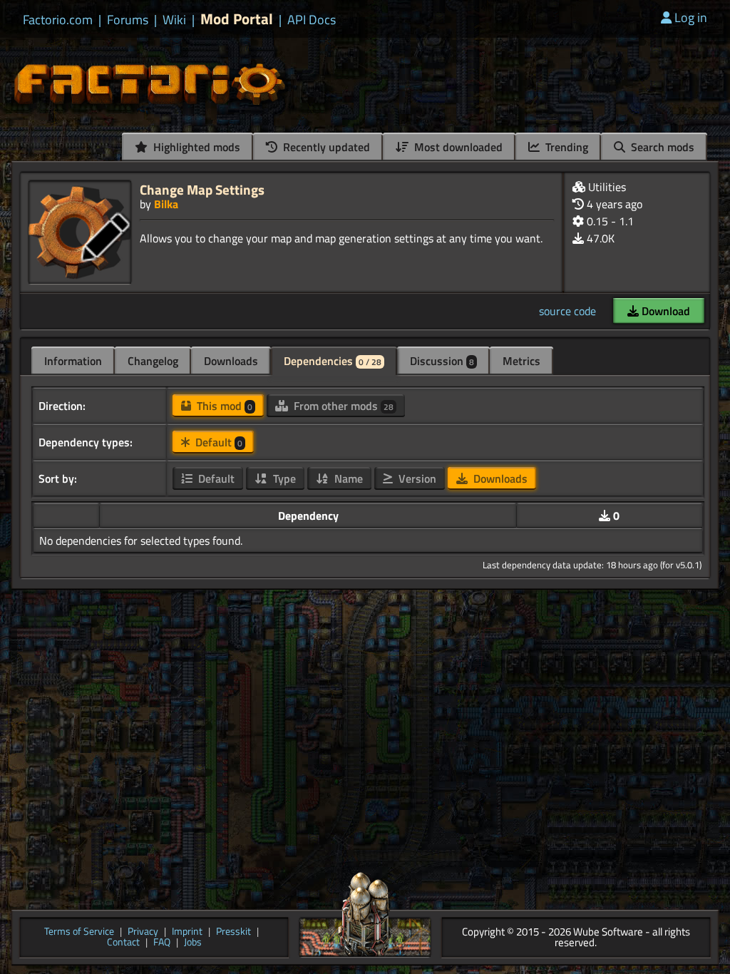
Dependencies (332, 360)
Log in (690, 17)
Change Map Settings (202, 189)
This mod (223, 405)
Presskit (233, 932)
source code (567, 310)
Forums (127, 20)
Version (416, 478)
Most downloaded (457, 146)
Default (217, 442)
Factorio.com (58, 20)
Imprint (187, 932)
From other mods (342, 405)
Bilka (166, 203)
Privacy (143, 932)
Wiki (174, 20)
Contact (123, 943)
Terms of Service (79, 932)
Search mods (661, 146)
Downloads (231, 360)
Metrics (521, 360)
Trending (565, 146)
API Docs (311, 20)
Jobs (193, 943)
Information (73, 360)
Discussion (442, 360)
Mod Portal (236, 18)
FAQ (161, 943)
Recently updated (325, 146)
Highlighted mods (195, 146)
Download (664, 310)
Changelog (153, 360)
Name (347, 478)
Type (283, 478)
